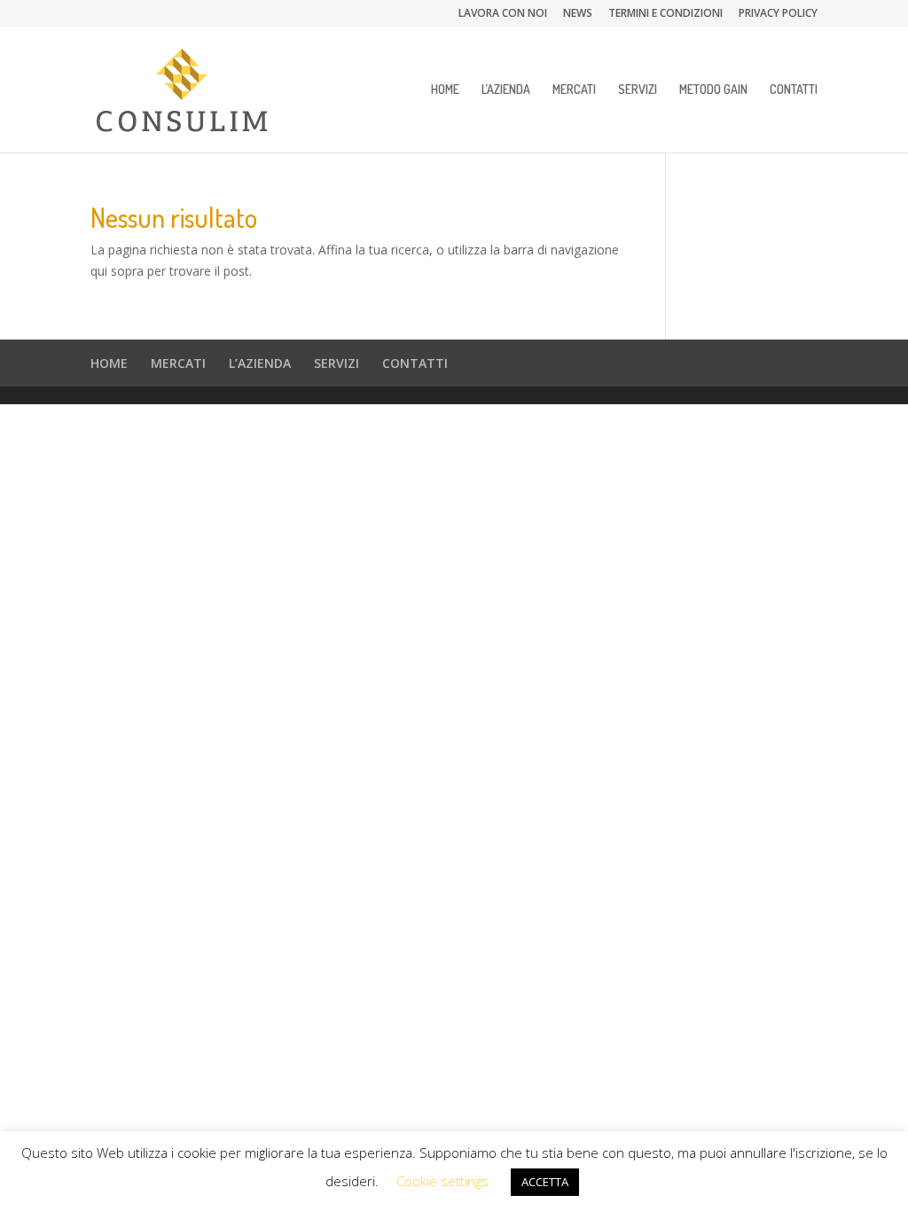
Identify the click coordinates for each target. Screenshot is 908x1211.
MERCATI (574, 90)
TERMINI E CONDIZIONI (665, 14)
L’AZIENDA (505, 90)
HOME (445, 90)
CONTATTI (794, 90)
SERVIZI (637, 90)
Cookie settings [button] (442, 1181)
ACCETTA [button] (544, 1182)
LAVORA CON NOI (502, 14)
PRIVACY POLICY (778, 14)
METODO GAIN (713, 90)
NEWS (577, 14)
